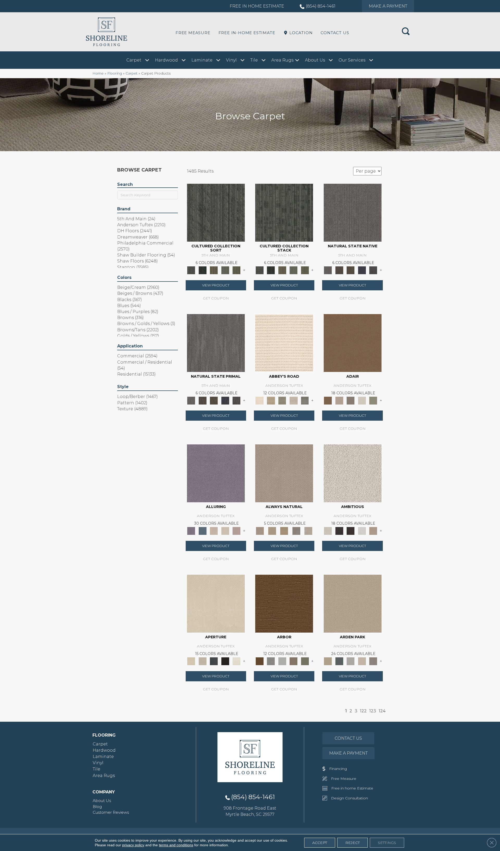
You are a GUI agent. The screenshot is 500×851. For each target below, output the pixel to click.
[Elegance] (362, 400)
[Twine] (308, 530)
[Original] (373, 270)
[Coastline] (282, 661)
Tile (96, 769)
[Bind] (216, 212)
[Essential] (339, 270)
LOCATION (300, 32)
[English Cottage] (373, 400)
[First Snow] (236, 661)
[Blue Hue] (339, 661)
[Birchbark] (225, 530)
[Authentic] (353, 603)
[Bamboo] (271, 400)
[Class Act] (350, 400)
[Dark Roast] (350, 530)
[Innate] (362, 270)
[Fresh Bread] (373, 530)
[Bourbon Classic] (353, 342)
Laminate (103, 756)
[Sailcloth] (284, 530)
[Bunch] (202, 270)
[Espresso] (225, 661)
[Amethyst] (216, 473)
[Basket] (284, 473)
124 (382, 710)
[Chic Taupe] (293, 400)
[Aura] (284, 342)
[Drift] (362, 661)
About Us (102, 800)
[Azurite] (202, 530)
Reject (352, 842)
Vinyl (98, 762)
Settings (387, 842)
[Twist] (236, 270)
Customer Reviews (111, 812)
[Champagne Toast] (339, 400)
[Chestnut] (284, 603)
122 (363, 710)
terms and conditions (176, 845)
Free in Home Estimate (257, 6)
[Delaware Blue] (305, 400)
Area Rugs (104, 775)
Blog (97, 806)
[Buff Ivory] (216, 603)
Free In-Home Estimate (246, 32)
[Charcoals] (339, 530)
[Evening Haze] (373, 661)
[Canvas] (353, 473)
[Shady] (296, 530)
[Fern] (305, 661)
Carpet (132, 73)
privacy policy (133, 845)
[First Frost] (362, 530)
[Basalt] (214, 530)
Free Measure (193, 32)
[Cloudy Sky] (271, 661)
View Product (215, 285)
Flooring (114, 73)
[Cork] (272, 530)
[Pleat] (225, 270)
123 (372, 710)
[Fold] (214, 270)
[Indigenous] (350, 270)
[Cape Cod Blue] (214, 661)
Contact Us (335, 32)
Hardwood (104, 750)
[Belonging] (353, 212)
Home (98, 73)
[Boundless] (282, 400)
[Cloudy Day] (350, 661)
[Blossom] (236, 530)
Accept (319, 842)
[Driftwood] (293, 661)
